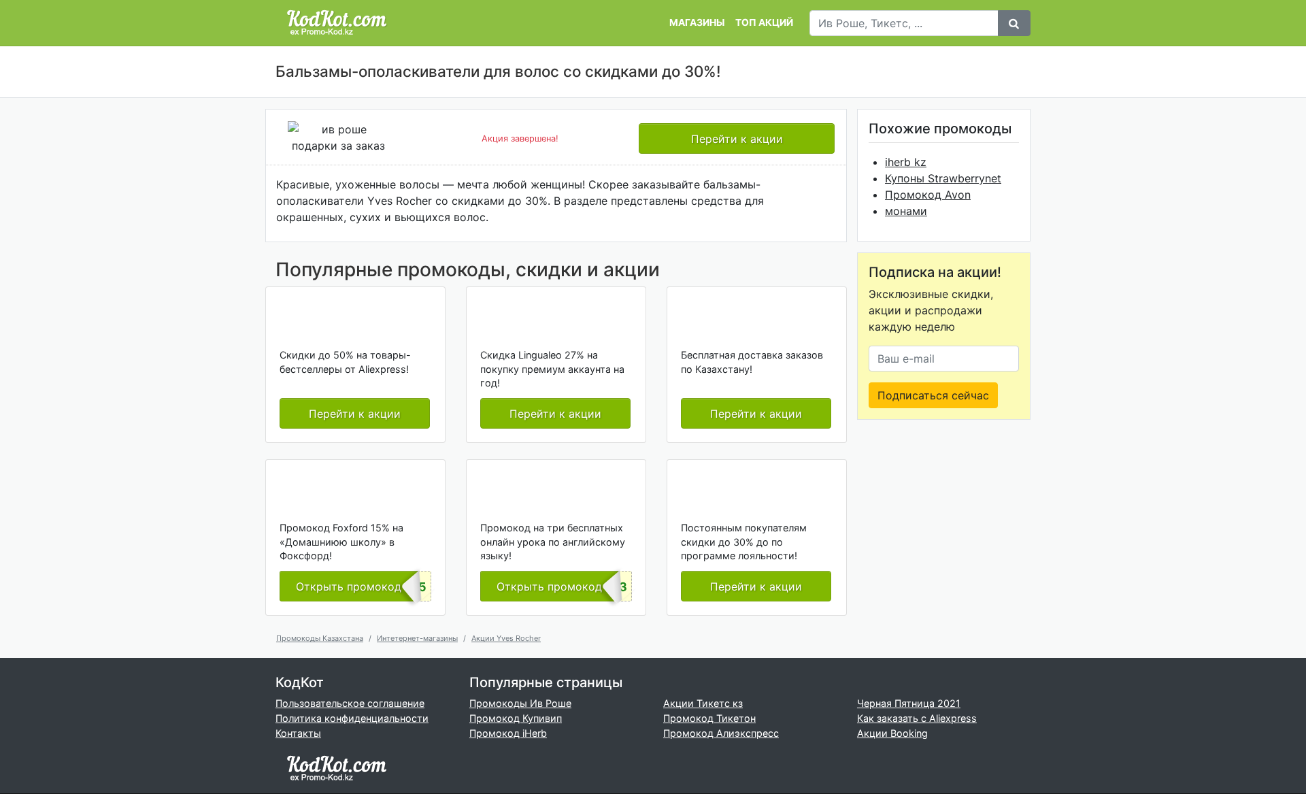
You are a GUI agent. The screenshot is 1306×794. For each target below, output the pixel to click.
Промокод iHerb (508, 733)
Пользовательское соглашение (349, 703)
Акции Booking (892, 733)
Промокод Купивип (515, 718)
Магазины (696, 22)
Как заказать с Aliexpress (917, 718)
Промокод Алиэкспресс (721, 733)
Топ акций (764, 22)
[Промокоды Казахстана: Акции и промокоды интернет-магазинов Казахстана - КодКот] (336, 768)
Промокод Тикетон (709, 718)
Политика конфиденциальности (352, 718)
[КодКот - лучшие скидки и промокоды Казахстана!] (336, 22)
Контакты (298, 733)
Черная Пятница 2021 (908, 703)
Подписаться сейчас (933, 395)
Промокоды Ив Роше (520, 703)
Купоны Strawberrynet (943, 178)
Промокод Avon (928, 194)
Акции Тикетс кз (703, 703)
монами (906, 211)
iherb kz (905, 162)
